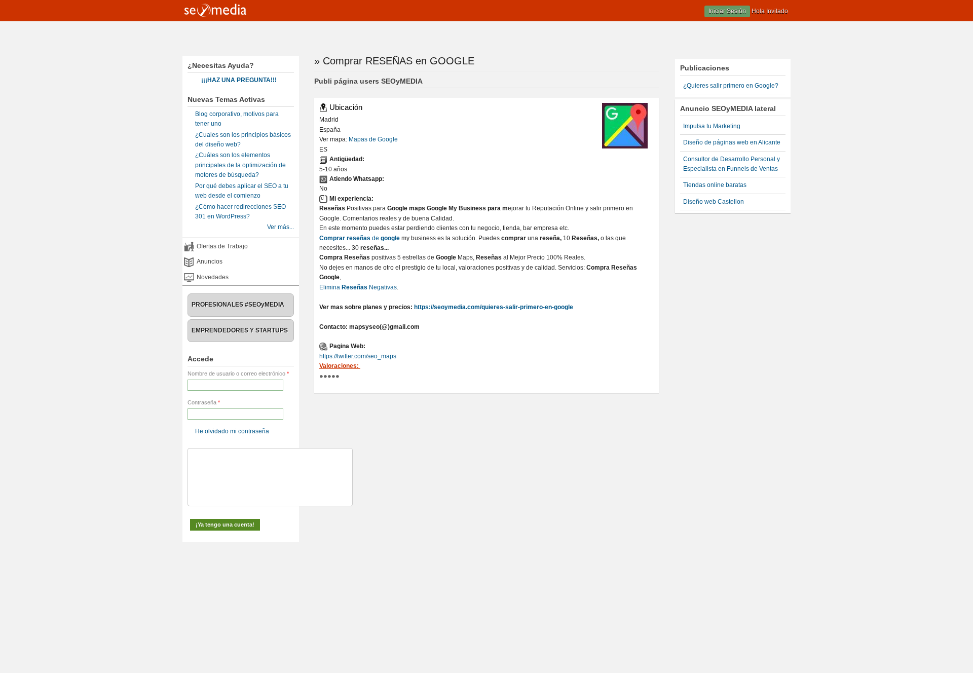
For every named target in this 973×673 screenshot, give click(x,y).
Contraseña (204, 402)
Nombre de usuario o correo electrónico (238, 373)
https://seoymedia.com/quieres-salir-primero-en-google (493, 307)
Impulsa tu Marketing (711, 126)
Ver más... (280, 227)
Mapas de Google (373, 139)
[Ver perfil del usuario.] (625, 146)
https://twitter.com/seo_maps (357, 356)
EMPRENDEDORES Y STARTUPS (240, 330)
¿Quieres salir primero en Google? (730, 85)
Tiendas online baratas (714, 185)
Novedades (213, 277)
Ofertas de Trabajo (222, 246)
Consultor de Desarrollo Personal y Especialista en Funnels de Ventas (731, 164)
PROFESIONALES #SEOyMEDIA (238, 304)
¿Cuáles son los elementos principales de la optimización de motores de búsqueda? (240, 165)
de (359, 238)
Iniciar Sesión (727, 11)
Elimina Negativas (358, 287)
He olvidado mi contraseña (232, 431)
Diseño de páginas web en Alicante (731, 142)
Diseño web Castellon (713, 201)
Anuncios (209, 261)
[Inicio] (215, 14)
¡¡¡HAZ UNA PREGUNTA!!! (239, 80)
